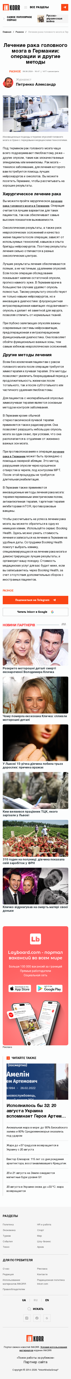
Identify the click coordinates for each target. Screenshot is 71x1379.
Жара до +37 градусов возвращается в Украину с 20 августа (33, 1147)
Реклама (42, 1269)
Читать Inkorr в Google (32, 612)
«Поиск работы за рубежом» (35, 1358)
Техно (6, 1247)
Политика (8, 1225)
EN (47, 1300)
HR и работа (44, 1225)
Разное (15, 71)
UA (24, 1300)
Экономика (9, 1230)
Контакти (42, 1275)
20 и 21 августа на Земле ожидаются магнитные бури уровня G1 (31, 1175)
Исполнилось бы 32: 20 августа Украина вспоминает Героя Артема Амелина (35, 1111)
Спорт (40, 1230)
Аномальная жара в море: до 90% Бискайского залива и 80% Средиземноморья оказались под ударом (37, 1131)
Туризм (7, 1236)
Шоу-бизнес (44, 1242)
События (8, 1242)
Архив (40, 1247)
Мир (39, 1236)
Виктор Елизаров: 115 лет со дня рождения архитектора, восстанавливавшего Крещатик (36, 1161)
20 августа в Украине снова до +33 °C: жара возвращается (35, 1189)
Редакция (8, 1275)
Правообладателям (14, 1289)
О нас (6, 1269)
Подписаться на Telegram (32, 600)
